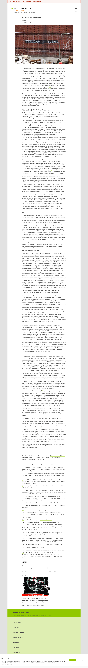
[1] (59, 68)
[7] (41, 120)
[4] (50, 87)
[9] (51, 170)
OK (72, 660)
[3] (64, 80)
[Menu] (76, 9)
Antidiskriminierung (27, 568)
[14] (33, 265)
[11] (47, 227)
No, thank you (80, 660)
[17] (42, 390)
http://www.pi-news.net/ (46, 520)
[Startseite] (23, 10)
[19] (41, 426)
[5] (38, 105)
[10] (23, 222)
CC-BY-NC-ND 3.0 (52, 571)
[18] (31, 400)
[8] (58, 149)
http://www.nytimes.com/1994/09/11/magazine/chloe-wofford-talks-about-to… (42, 556)
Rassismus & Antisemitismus (39, 568)
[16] (56, 325)
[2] (65, 73)
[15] (47, 309)
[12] (44, 229)
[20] (36, 447)
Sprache (50, 568)
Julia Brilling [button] (25, 20)
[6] (63, 114)
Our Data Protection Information (6, 664)
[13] (55, 232)
